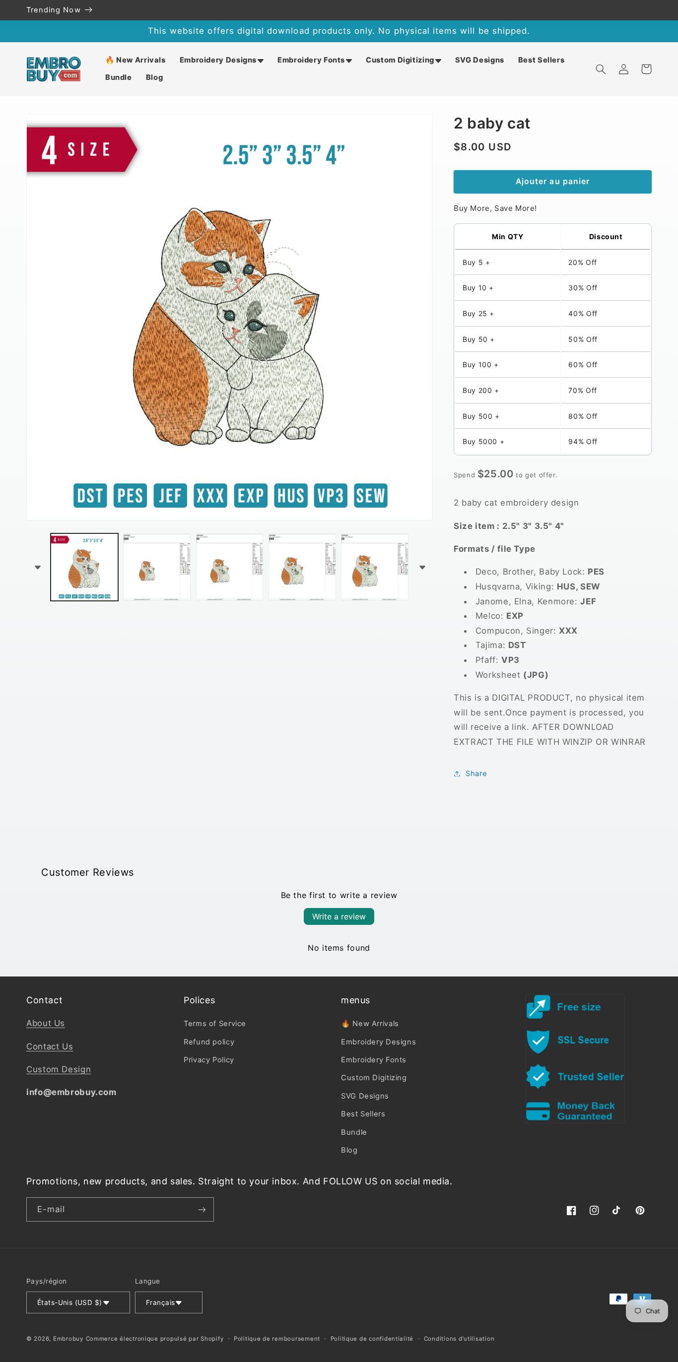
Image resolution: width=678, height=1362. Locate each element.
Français (160, 1302)
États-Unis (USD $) (69, 1302)
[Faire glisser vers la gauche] (37, 567)
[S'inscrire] (202, 1209)
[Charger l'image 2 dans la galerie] (157, 567)
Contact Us (49, 1046)
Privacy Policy (209, 1059)
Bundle (354, 1132)
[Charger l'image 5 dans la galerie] (374, 567)
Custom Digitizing (374, 1077)
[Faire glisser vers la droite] (422, 567)
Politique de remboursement (277, 1338)
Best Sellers (363, 1113)
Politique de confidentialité (372, 1338)
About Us (45, 1023)
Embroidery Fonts (374, 1059)
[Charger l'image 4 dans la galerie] (302, 567)
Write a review (339, 916)
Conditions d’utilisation (459, 1338)
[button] (221, 60)
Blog (349, 1150)
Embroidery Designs (378, 1042)
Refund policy (209, 1042)
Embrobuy (68, 1338)
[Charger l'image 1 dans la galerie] (84, 567)
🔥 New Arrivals (370, 1023)
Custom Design (58, 1069)
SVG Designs (365, 1096)
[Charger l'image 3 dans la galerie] (230, 567)
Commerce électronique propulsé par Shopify (155, 1338)
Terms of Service (215, 1023)
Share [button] (476, 773)
